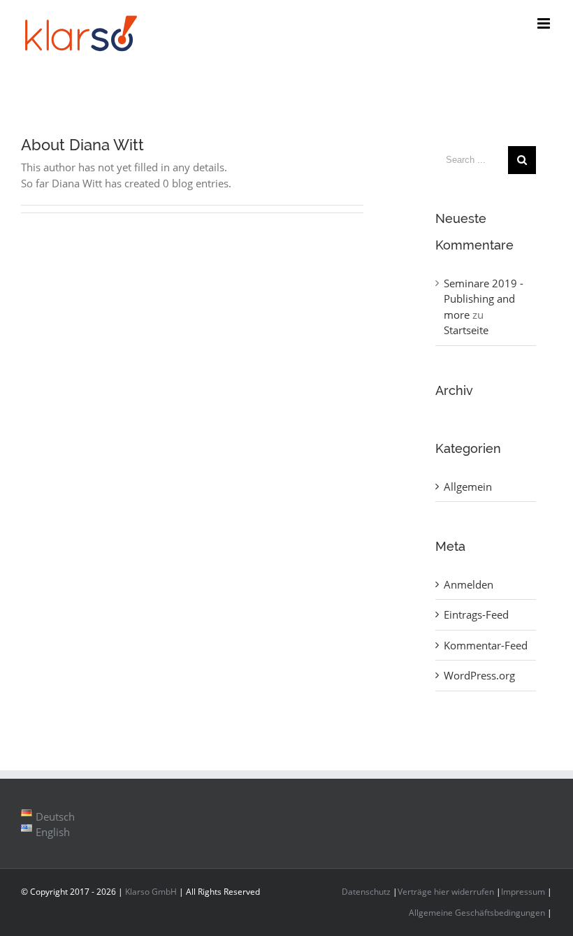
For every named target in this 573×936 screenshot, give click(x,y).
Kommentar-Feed (486, 645)
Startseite (466, 330)
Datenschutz (366, 892)
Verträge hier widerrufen (446, 892)
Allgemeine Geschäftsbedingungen (477, 913)
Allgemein (468, 487)
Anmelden (468, 584)
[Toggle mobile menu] (544, 23)
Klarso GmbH (151, 892)
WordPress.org (479, 675)
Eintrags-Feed (476, 614)
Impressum (523, 892)
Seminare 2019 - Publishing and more (483, 299)
